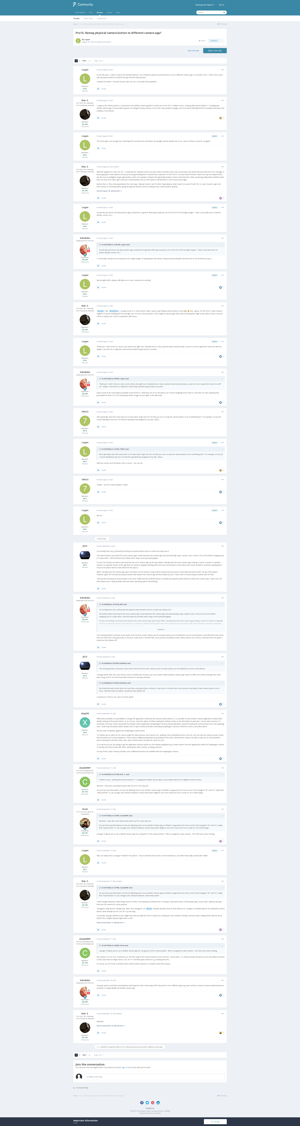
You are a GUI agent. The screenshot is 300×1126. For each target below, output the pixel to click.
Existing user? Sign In (204, 5)
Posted (105, 70)
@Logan (100, 311)
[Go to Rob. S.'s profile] (85, 114)
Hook (85, 809)
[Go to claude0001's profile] (85, 782)
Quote (104, 89)
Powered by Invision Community (150, 1113)
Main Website (80, 12)
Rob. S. (84, 100)
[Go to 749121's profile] (85, 421)
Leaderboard (102, 18)
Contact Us (150, 1108)
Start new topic (193, 50)
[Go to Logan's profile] (78, 40)
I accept (216, 1121)
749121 (84, 411)
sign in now (126, 1067)
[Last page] (89, 60)
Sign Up (221, 5)
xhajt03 (85, 713)
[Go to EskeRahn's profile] (85, 250)
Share (202, 41)
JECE (85, 546)
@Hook (149, 909)
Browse (100, 12)
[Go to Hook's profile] (85, 823)
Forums (76, 18)
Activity (109, 12)
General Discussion (104, 42)
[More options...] (222, 69)
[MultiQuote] (98, 88)
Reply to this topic (215, 50)
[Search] (224, 12)
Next (84, 61)
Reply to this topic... (95, 1077)
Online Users (88, 18)
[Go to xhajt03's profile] (85, 722)
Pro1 (91, 12)
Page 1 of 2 (98, 61)
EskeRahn (85, 238)
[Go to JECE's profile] (85, 555)
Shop (118, 12)
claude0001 (85, 767)
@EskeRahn (114, 311)
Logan (87, 39)
